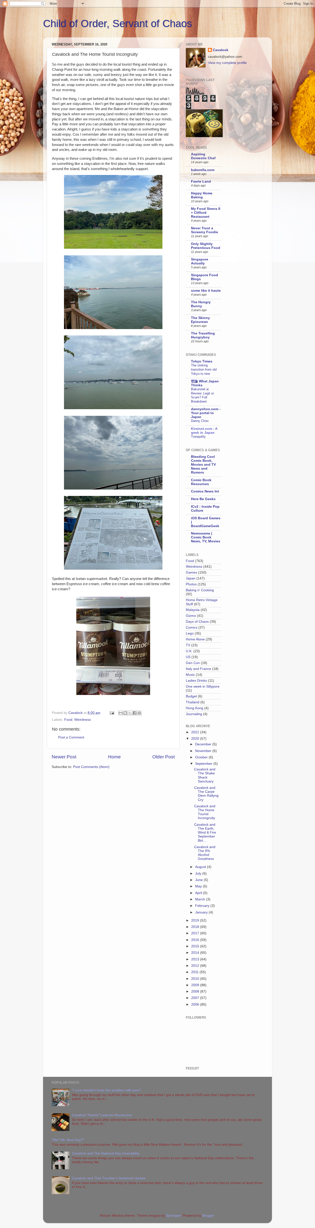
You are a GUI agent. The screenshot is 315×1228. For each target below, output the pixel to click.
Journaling (194, 714)
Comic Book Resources (201, 482)
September (204, 764)
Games (191, 572)
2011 (195, 972)
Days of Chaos (197, 621)
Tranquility (198, 436)
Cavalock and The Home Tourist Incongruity (204, 812)
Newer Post (64, 756)
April (199, 893)
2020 (195, 738)
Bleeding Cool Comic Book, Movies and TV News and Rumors (203, 464)
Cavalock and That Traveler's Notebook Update (109, 1178)
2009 (195, 985)
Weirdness (82, 720)
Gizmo (191, 616)
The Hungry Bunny (201, 304)
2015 (195, 946)
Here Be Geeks (203, 499)
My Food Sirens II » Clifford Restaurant (205, 212)
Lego (190, 633)
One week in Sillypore (203, 686)
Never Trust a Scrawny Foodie (204, 230)
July (198, 873)
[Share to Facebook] (134, 712)
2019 (195, 920)
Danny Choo (199, 421)
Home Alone (195, 639)
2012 (195, 966)
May (199, 886)
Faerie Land (201, 181)
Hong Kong (194, 708)
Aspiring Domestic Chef (203, 156)
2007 (195, 998)
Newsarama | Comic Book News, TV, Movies (205, 537)
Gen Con (193, 663)
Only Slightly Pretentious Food (205, 246)
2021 (195, 732)
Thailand (192, 702)
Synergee (173, 1215)
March (200, 899)
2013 (195, 959)
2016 (195, 940)
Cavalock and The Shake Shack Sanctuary (204, 775)
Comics (191, 627)
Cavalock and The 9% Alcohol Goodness (204, 853)
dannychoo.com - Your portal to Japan (205, 413)
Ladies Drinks (196, 680)
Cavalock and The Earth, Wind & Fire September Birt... (205, 832)
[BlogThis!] (125, 712)
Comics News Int (205, 491)
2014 (195, 952)
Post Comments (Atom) (91, 767)
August (201, 867)
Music (190, 675)
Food (68, 720)
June (199, 880)
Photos (191, 584)
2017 (195, 933)
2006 (195, 1004)
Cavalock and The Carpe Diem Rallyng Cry (206, 794)
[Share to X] (129, 712)
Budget (191, 696)
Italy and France (198, 669)
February (202, 906)
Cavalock (220, 50)
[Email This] (120, 712)
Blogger (208, 1215)
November (203, 751)
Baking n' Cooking (200, 590)
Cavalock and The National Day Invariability (106, 1153)
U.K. (189, 651)
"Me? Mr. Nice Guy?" (68, 1140)
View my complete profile (227, 63)
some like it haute (206, 290)
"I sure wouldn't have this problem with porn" (106, 1090)
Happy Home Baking (201, 195)
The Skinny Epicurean (200, 320)
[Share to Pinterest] (139, 712)
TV (188, 645)
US (188, 657)
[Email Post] (111, 713)
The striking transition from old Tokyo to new (204, 369)
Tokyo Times (201, 361)
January (202, 912)
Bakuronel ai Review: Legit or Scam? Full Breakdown (202, 395)
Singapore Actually (199, 261)
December (203, 744)
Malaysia (193, 610)
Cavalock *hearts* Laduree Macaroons (102, 1115)
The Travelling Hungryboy (203, 335)
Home (114, 756)
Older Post (163, 756)
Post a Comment (71, 737)
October (202, 757)
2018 (195, 927)
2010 (195, 979)
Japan (190, 578)
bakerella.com (202, 170)
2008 (195, 991)
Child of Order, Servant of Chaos (117, 23)
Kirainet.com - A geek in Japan (204, 430)
